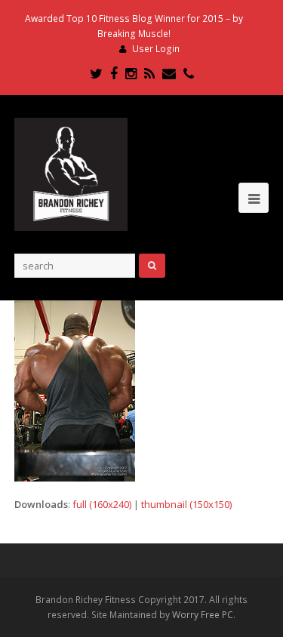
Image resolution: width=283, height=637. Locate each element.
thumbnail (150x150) (186, 504)
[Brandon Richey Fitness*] (71, 173)
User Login (156, 48)
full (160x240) (101, 504)
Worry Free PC (202, 614)
